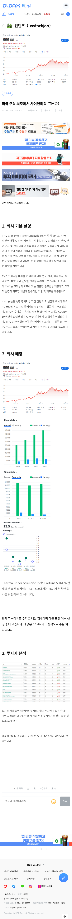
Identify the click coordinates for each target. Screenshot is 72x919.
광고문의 (47, 878)
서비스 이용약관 (11, 871)
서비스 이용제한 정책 (54, 871)
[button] (36, 84)
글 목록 (20, 788)
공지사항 (31, 878)
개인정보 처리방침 (31, 871)
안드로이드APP (11, 878)
